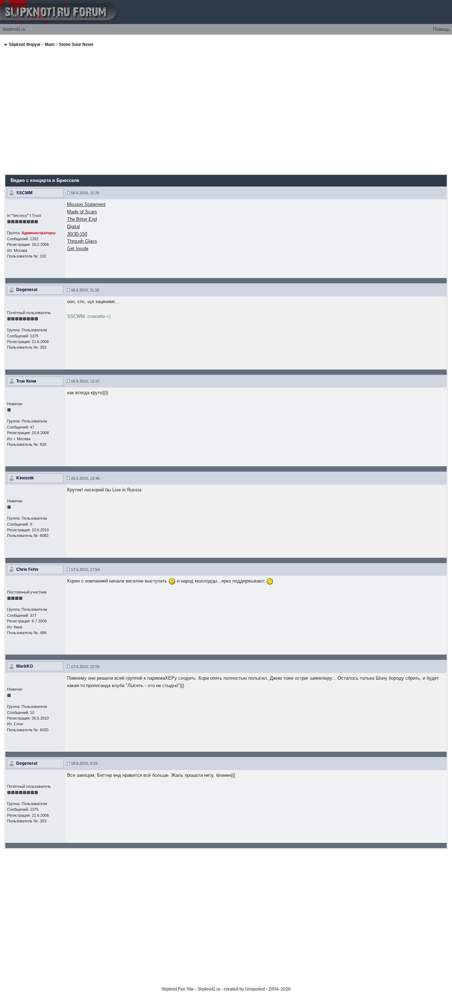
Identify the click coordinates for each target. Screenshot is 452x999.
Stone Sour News (76, 44)
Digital (73, 226)
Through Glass (82, 241)
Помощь (441, 29)
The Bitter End (82, 219)
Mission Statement (86, 204)
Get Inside (77, 248)
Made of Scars (82, 211)
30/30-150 (77, 234)
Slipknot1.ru (13, 29)
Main (49, 44)
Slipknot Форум (24, 44)
